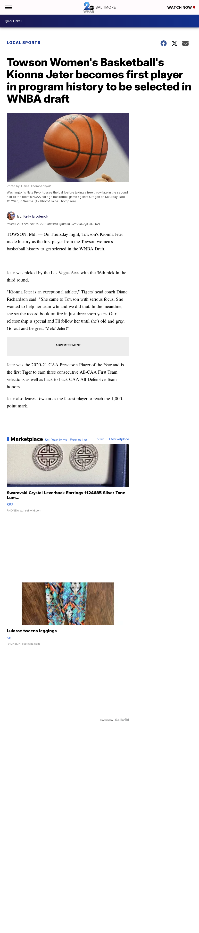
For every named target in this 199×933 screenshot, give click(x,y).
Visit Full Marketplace (113, 439)
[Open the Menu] (8, 7)
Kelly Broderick (35, 216)
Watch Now (180, 7)
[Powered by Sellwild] (122, 720)
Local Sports (24, 42)
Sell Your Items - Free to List (66, 439)
